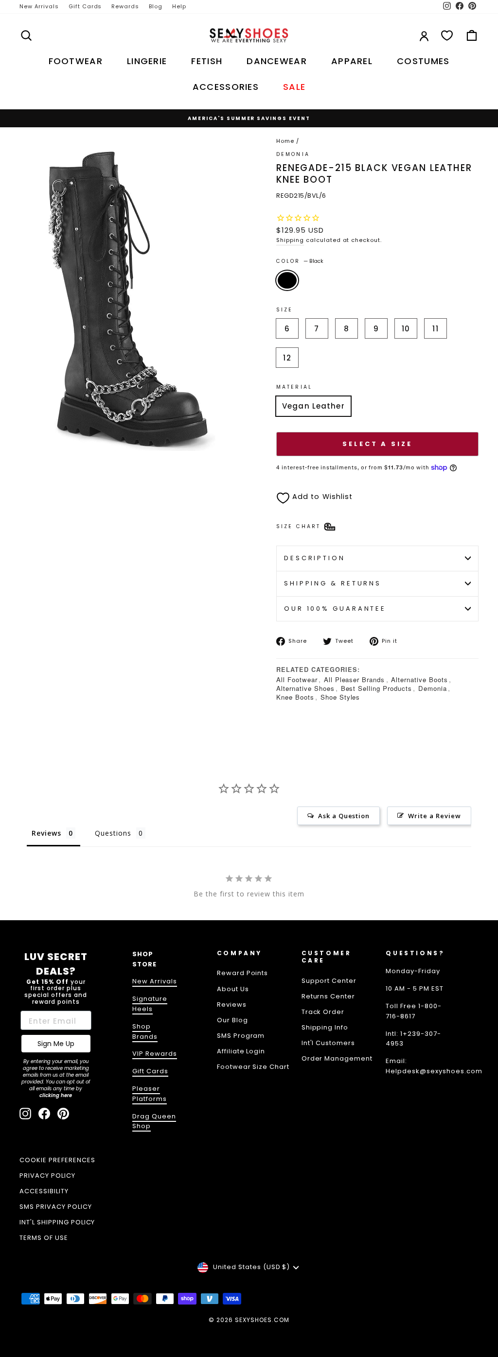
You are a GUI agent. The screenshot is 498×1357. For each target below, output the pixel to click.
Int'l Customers (329, 1043)
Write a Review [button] (434, 815)
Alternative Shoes (305, 688)
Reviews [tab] (46, 833)
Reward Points (242, 973)
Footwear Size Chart (253, 1066)
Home (285, 141)
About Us (233, 989)
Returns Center (329, 996)
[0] (447, 35)
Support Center (329, 980)
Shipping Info (325, 1027)
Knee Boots (295, 697)
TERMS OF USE (43, 1237)
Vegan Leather (313, 406)
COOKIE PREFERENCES (57, 1160)
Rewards (125, 6)
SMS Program (241, 1035)
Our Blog (232, 1020)
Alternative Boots (419, 679)
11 (435, 329)
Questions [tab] (113, 833)
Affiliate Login (241, 1051)
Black (287, 280)
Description (314, 558)
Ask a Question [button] (344, 815)
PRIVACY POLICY (47, 1175)
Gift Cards (85, 6)
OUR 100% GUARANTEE (335, 608)
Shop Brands (145, 1031)
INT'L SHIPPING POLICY (57, 1222)
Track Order (323, 1011)
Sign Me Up (55, 1043)
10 (406, 329)
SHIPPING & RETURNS (332, 583)
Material (294, 387)
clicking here (55, 1095)
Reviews (232, 1004)
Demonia (432, 688)
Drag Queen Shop (154, 1121)
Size (284, 309)
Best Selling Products (376, 688)
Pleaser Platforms (149, 1093)
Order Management (337, 1058)
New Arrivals (39, 6)
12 (287, 358)
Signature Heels (149, 1003)
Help (179, 6)
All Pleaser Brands (354, 679)
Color (299, 261)
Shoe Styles (340, 697)
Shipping (290, 240)
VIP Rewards (154, 1053)
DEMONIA (293, 154)
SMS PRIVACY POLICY (55, 1206)
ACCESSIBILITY (44, 1191)
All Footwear (297, 679)
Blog (155, 6)
